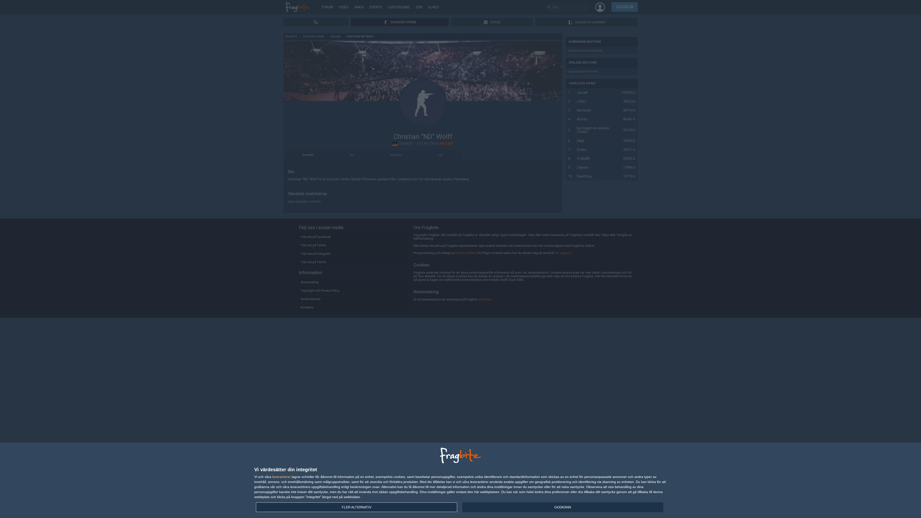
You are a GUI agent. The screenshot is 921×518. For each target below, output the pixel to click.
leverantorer (281, 476)
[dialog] (460, 480)
